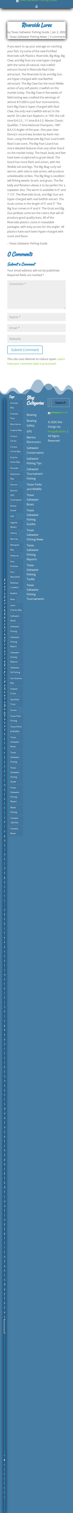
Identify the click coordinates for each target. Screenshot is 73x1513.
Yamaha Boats (14, 831)
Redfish (13, 593)
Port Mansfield (15, 574)
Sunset (13, 710)
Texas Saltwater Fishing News (28, 37)
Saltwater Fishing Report (14, 642)
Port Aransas (14, 564)
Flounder (14, 468)
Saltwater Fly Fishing (15, 670)
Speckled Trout (14, 701)
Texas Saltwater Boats (14, 742)
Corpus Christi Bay (15, 449)
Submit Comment (25, 349)
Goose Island (13, 508)
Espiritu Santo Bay (15, 459)
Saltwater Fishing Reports (14, 657)
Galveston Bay (15, 476)
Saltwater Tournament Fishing (35, 473)
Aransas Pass (14, 416)
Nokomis (14, 555)
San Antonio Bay (16, 680)
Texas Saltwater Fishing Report (14, 794)
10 (4, 1497)
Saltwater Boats (14, 618)
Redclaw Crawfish (14, 585)
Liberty (13, 533)
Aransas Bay (14, 405)
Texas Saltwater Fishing (14, 757)
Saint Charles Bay (16, 607)
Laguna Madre (13, 524)
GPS (12, 516)
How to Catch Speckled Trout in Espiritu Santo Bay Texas (5, 654)
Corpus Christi (13, 438)
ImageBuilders (57, 431)
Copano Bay (16, 430)
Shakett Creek (13, 691)
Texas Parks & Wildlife (16, 729)
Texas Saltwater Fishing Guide (30, 32)
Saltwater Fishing (14, 628)
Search (60, 402)
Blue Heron (15, 424)
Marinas (14, 538)
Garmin (13, 484)
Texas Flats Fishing (15, 718)
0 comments (58, 37)
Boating (31, 415)
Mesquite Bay (14, 547)
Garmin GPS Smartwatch (16, 495)
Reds (12, 599)
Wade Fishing (13, 810)
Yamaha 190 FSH (14, 820)
